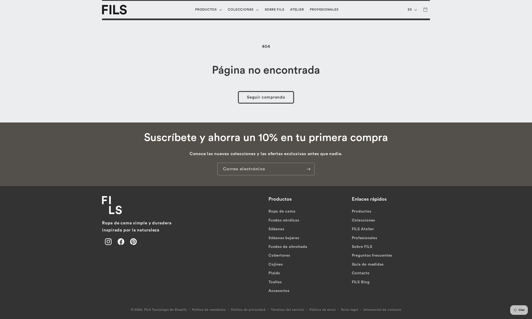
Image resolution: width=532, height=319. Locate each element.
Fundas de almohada (287, 247)
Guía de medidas (368, 264)
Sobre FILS (362, 247)
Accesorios (278, 291)
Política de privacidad (248, 309)
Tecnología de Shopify (169, 309)
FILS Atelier (363, 229)
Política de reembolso (209, 309)
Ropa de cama (281, 211)
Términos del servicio (287, 309)
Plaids (274, 273)
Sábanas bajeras (283, 238)
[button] (208, 9)
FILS (147, 309)
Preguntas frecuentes (372, 255)
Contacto (361, 273)
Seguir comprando (266, 97)
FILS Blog (361, 282)
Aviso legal (349, 309)
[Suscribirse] (308, 169)
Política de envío (323, 309)
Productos (361, 211)
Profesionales (364, 238)
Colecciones (363, 220)
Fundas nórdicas (283, 220)
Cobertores (279, 255)
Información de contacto (382, 309)
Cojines (275, 264)
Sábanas (276, 229)
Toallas (275, 282)
